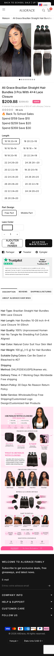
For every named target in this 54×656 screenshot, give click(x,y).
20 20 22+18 (31, 184)
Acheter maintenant (38, 243)
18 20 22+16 (30, 141)
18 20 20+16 (31, 169)
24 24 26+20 (32, 191)
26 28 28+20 (11, 184)
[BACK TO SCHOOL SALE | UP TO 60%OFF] (27, 2)
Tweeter (27, 252)
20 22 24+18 (30, 155)
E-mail (5, 579)
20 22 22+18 (11, 169)
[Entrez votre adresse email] (49, 586)
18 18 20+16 (10, 155)
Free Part (9, 213)
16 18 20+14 (11, 141)
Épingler (43, 252)
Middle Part (27, 213)
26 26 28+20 (11, 198)
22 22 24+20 (11, 191)
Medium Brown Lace (7, 227)
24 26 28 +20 (32, 162)
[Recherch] (43, 10)
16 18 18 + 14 (30, 148)
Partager (10, 252)
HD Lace (18, 227)
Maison (6, 18)
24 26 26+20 (32, 177)
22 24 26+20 (11, 162)
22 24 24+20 (11, 177)
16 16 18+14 (10, 148)
